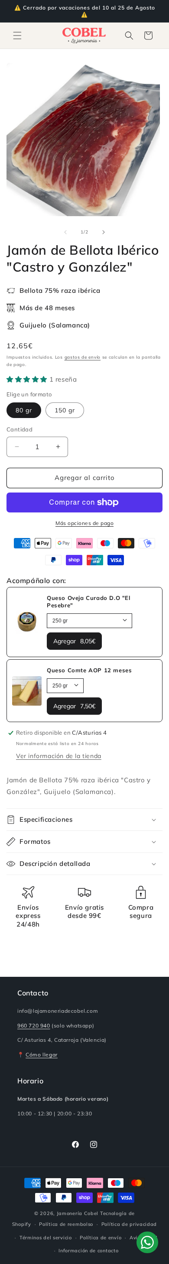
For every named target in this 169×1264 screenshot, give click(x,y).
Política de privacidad (129, 1224)
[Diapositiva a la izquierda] (65, 232)
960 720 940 (33, 1025)
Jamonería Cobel (78, 1213)
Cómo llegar (42, 1054)
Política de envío (100, 1238)
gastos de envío (83, 357)
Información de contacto (88, 1251)
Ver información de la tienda (58, 756)
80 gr (24, 410)
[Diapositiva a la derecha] (103, 232)
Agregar (74, 641)
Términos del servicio (46, 1238)
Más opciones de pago (84, 523)
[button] (17, 35)
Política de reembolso (66, 1224)
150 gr (65, 410)
